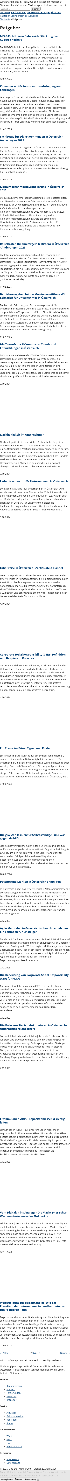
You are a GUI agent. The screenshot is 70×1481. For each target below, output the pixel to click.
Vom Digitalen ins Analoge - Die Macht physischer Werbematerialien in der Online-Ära (33, 1214)
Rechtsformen (18, 12)
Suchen (35, 9)
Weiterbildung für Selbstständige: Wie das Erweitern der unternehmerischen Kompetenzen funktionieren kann (33, 1306)
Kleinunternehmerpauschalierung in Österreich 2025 (32, 188)
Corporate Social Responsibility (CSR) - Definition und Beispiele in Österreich (33, 656)
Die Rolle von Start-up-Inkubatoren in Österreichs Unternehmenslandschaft (33, 1027)
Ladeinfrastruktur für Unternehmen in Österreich (34, 481)
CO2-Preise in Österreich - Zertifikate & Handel (31, 568)
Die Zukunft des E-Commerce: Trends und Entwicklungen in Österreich (28, 346)
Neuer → (65, 1353)
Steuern (31, 12)
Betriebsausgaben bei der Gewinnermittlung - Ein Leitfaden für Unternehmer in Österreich (33, 296)
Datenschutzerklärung (25, 1479)
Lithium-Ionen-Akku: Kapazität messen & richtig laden (32, 1120)
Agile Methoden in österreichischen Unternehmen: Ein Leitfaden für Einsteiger (34, 929)
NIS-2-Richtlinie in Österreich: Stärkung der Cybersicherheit (29, 37)
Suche (10, 1423)
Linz (9, 1443)
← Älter (4, 1353)
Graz (9, 1439)
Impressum (13, 1459)
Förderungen (43, 12)
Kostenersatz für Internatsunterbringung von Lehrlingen (30, 88)
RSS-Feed (12, 1419)
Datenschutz (13, 1462)
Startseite (5, 12)
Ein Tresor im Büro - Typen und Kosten (25, 748)
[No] (38, 1480)
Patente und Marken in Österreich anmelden (30, 881)
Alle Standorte (14, 1446)
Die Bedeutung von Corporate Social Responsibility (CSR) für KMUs (34, 976)
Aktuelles (33, 15)
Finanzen (56, 12)
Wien (9, 1436)
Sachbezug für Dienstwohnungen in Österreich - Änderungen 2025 (32, 138)
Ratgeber (5, 15)
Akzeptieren (7, 1479)
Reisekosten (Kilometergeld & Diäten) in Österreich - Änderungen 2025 (34, 245)
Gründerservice (19, 15)
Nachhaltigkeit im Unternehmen (22, 434)
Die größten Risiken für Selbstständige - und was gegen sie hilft (32, 836)
